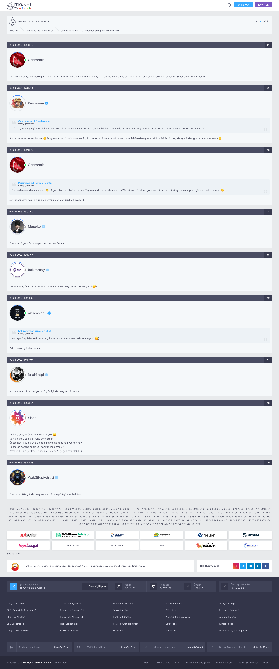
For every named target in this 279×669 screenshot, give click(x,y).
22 (66, 508)
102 (83, 512)
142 (263, 512)
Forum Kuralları (224, 662)
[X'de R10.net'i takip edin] (243, 566)
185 (198, 516)
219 (93, 520)
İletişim (266, 662)
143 (268, 512)
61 (201, 508)
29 (89, 508)
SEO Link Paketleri (16, 617)
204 (25, 520)
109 (116, 512)
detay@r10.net (261, 647)
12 (34, 508)
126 (190, 512)
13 (37, 508)
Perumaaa (36, 103)
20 (59, 508)
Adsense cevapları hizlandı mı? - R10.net (20, 5)
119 (159, 512)
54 (176, 508)
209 (49, 520)
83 (14, 512)
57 (187, 508)
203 (20, 520)
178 (166, 516)
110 (120, 512)
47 (152, 508)
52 (169, 508)
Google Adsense (15, 603)
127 (194, 512)
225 (121, 520)
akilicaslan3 (37, 313)
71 (236, 508)
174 (148, 516)
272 (152, 524)
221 (102, 520)
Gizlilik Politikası (162, 662)
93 (49, 512)
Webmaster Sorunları (123, 603)
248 (230, 520)
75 (249, 508)
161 (89, 516)
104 (93, 512)
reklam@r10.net (60, 647)
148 (29, 516)
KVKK (178, 662)
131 (212, 512)
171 (135, 516)
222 (107, 520)
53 (173, 508)
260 (95, 524)
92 (45, 512)
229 (140, 520)
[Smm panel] (73, 535)
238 (182, 520)
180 (176, 516)
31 (96, 508)
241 (197, 520)
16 (47, 508)
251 (245, 520)
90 (38, 512)
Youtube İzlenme (227, 617)
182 (184, 516)
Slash (32, 418)
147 (25, 516)
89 (35, 512)
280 (189, 524)
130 (208, 512)
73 (242, 508)
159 (80, 516)
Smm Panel (73, 545)
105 (97, 512)
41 (131, 508)
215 (76, 520)
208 (44, 520)
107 (106, 512)
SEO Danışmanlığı (15, 623)
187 (208, 516)
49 (159, 508)
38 (120, 508)
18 (53, 508)
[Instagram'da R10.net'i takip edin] (235, 566)
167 (117, 516)
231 (149, 520)
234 (163, 520)
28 (86, 508)
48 (155, 508)
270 (143, 524)
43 (138, 508)
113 (133, 512)
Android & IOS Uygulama (178, 617)
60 (197, 508)
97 (63, 512)
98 (66, 512)
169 (126, 516)
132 (217, 512)
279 (184, 524)
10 (28, 508)
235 (168, 520)
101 (79, 512)
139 (250, 512)
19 (56, 508)
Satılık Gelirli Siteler (69, 630)
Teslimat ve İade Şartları (198, 662)
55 (180, 508)
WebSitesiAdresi (41, 478)
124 (181, 512)
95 (56, 512)
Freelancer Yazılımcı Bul (72, 610)
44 (141, 508)
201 (10, 520)
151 (43, 516)
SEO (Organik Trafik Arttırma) (21, 610)
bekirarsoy (36, 270)
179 (171, 516)
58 (190, 508)
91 (42, 512)
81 (269, 508)
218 (89, 520)
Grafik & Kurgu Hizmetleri (125, 623)
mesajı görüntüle (26, 123)
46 (148, 508)
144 (11, 516)
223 (112, 520)
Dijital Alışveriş (173, 610)
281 (194, 524)
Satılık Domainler (121, 610)
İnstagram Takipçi (227, 603)
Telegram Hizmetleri (229, 610)
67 (222, 508)
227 (130, 520)
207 (39, 520)
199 (263, 516)
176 (158, 516)
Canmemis (36, 60)
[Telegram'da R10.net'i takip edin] (250, 566)
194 (240, 516)
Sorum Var (118, 630)
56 (183, 508)
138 (245, 512)
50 (162, 508)
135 (231, 512)
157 (71, 516)
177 (162, 516)
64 (211, 508)
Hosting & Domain (122, 617)
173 (144, 516)
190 (222, 516)
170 (131, 516)
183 (189, 516)
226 (126, 520)
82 (10, 512)
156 (66, 516)
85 (21, 512)
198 (259, 516)
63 (208, 508)
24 (73, 508)
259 (90, 524)
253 (254, 520)
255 (264, 520)
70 (232, 508)
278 (180, 524)
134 (226, 512)
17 (50, 508)
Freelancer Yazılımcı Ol (71, 617)
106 (102, 512)
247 (225, 520)
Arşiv (146, 662)
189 (217, 516)
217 (84, 520)
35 (110, 508)
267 (129, 524)
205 (29, 520)
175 (153, 516)
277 (175, 524)
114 (137, 512)
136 (236, 512)
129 (203, 512)
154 (57, 516)
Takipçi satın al (117, 545)
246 (221, 520)
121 (168, 512)
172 (140, 516)
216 (80, 520)
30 (93, 508)
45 (145, 508)
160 (85, 516)
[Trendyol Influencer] (206, 545)
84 (17, 512)
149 (34, 516)
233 (158, 520)
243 (206, 520)
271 (147, 524)
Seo (162, 545)
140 (254, 512)
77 (255, 508)
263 (109, 524)
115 (142, 512)
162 (94, 516)
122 (172, 512)
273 (157, 524)
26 (79, 508)
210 (53, 520)
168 (122, 516)
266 (124, 524)
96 (59, 512)
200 (268, 516)
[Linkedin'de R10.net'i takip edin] (258, 566)
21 (63, 508)
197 (254, 516)
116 (146, 512)
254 (259, 520)
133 (222, 512)
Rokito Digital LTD (44, 662)
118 (154, 512)
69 (229, 508)
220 (98, 520)
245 (216, 520)
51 (166, 508)
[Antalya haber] (161, 535)
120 (163, 512)
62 (204, 508)
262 (105, 524)
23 (69, 508)
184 (194, 516)
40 (128, 508)
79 (262, 508)
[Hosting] (117, 535)
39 (124, 508)
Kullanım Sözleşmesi (247, 662)
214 (71, 520)
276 (170, 524)
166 (113, 516)
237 (178, 520)
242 (201, 520)
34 (106, 508)
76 (252, 508)
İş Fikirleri (171, 630)
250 (240, 520)
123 (176, 512)
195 (245, 516)
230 (144, 520)
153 (52, 516)
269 (138, 524)
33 (103, 508)
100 (74, 512)
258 (85, 524)
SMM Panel (171, 623)
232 (154, 520)
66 (218, 508)
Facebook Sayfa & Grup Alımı (233, 630)
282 (198, 524)
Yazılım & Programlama (71, 603)
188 (212, 516)
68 (225, 508)
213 (66, 520)
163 (99, 516)
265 (119, 524)
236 (173, 520)
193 (235, 516)
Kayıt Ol (263, 4)
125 (185, 512)
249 (235, 520)
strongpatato (238, 588)
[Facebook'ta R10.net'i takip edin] (265, 566)
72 (239, 508)
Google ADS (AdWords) (18, 630)
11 (31, 508)
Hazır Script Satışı (69, 623)
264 (114, 524)
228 (135, 520)
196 (249, 516)
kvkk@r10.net (128, 647)
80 (265, 508)
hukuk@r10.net (194, 647)
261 (100, 524)
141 (259, 512)
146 (20, 516)
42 (134, 508)
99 (70, 512)
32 (99, 508)
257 (81, 524)
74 (245, 508)
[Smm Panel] (28, 535)
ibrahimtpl (36, 375)
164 (103, 516)
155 (62, 516)
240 (192, 520)
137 (240, 512)
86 (24, 512)
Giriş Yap (243, 4)
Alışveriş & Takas (174, 603)
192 (231, 516)
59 (194, 508)
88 (31, 512)
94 (52, 512)
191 (226, 516)
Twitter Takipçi (226, 623)
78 (259, 508)
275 (166, 524)
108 (111, 512)
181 (180, 516)
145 (16, 516)
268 (133, 524)
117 (150, 512)
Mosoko (34, 226)
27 (83, 508)
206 (34, 520)
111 (124, 512)
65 (215, 508)
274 (161, 524)
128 (199, 512)
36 (114, 508)
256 (268, 520)
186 (203, 516)
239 (187, 520)
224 (116, 520)
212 (62, 520)
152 (48, 516)
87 (28, 512)
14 (40, 508)
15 (43, 508)
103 (88, 512)
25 (76, 508)
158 (76, 516)
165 (108, 516)
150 (39, 516)
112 (128, 512)
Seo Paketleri (14, 553)
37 (117, 508)
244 (211, 520)
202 (15, 520)
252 (249, 520)
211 (58, 520)
